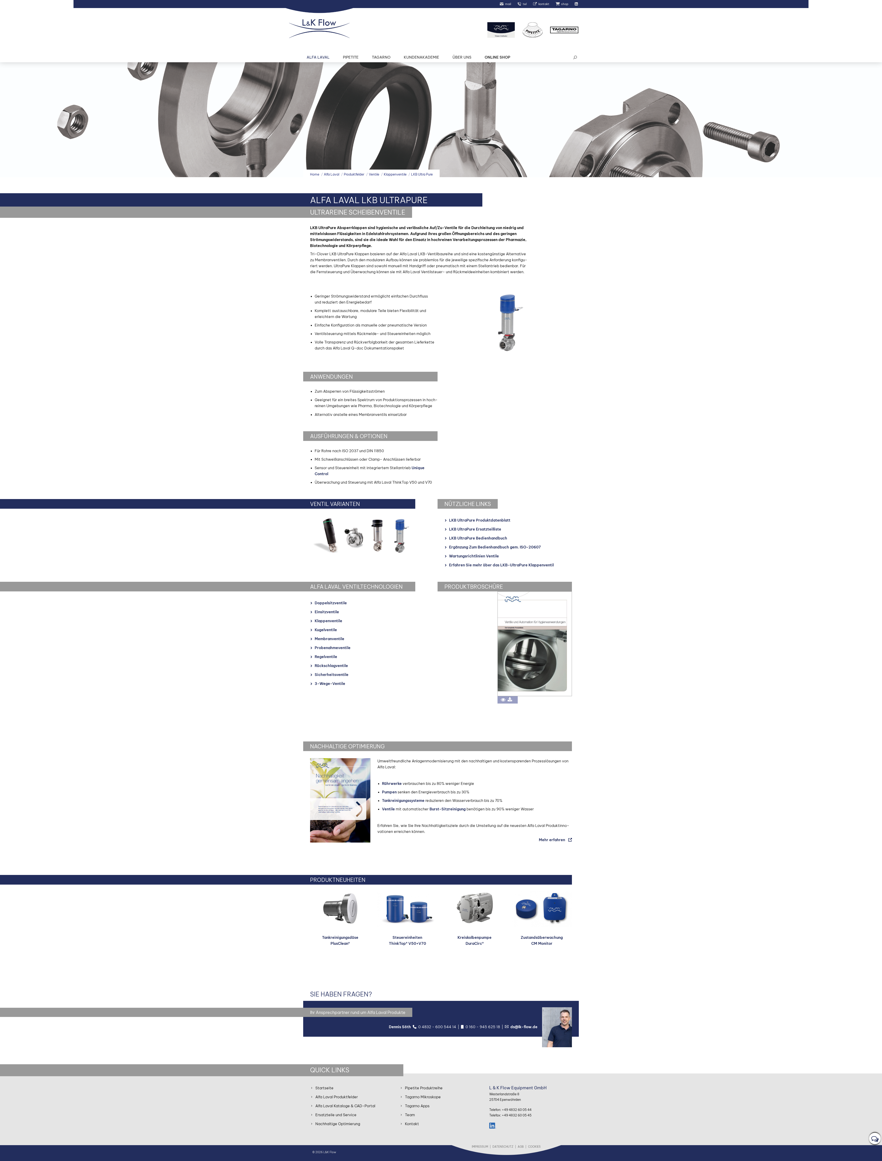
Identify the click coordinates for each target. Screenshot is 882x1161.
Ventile (388, 809)
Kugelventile (326, 629)
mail (508, 4)
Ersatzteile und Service (335, 1115)
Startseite (324, 1088)
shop (564, 4)
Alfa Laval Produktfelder (336, 1097)
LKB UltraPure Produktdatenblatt (479, 520)
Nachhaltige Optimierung (337, 1123)
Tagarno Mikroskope (423, 1097)
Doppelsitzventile (331, 603)
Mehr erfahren (552, 839)
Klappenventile (328, 621)
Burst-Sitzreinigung (448, 809)
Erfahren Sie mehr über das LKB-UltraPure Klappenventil (501, 565)
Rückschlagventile (331, 665)
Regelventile (326, 656)
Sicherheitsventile (331, 674)
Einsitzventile (327, 612)
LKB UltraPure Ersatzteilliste (475, 529)
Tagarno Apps (417, 1106)
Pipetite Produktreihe (424, 1088)
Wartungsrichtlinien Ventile (474, 556)
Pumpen (389, 792)
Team (410, 1115)
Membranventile (329, 638)
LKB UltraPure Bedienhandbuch (478, 538)
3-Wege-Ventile (330, 683)
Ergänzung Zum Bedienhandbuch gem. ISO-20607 (495, 547)
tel (525, 4)
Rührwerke (392, 783)
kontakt (543, 4)
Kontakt (412, 1123)
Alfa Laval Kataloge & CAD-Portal (345, 1106)
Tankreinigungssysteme (403, 800)
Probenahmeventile (333, 647)
